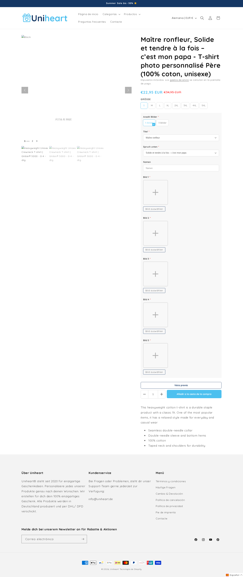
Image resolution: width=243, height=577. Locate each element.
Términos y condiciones (171, 481)
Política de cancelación (170, 500)
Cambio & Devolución (169, 493)
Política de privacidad (169, 506)
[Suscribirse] (83, 539)
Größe (146, 99)
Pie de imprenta (166, 512)
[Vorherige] (24, 90)
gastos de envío (179, 80)
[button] (111, 14)
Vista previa (181, 385)
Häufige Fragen (165, 487)
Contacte (161, 518)
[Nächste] (128, 90)
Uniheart (114, 569)
